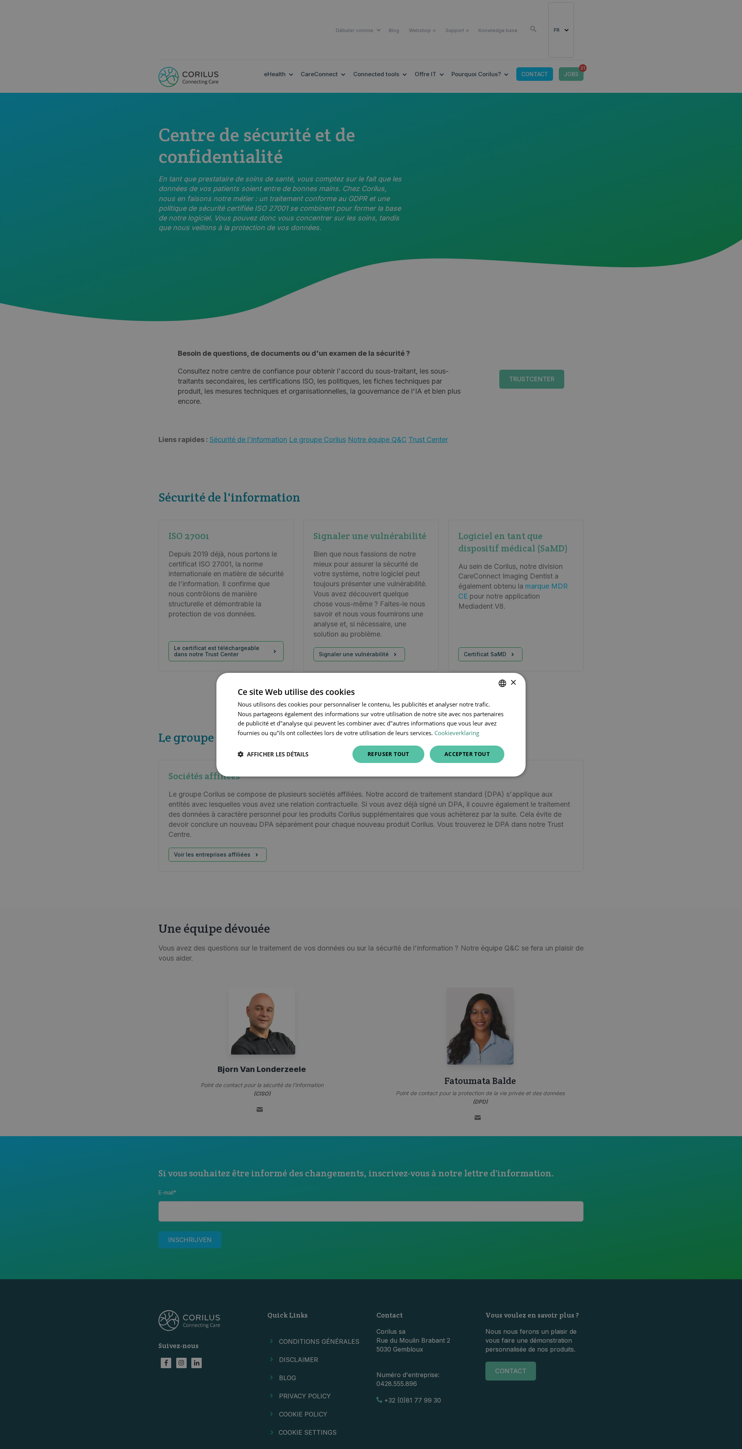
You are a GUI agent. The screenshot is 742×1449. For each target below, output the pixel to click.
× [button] (513, 683)
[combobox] (502, 683)
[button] (273, 754)
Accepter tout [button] (467, 754)
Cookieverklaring (456, 733)
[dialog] (371, 724)
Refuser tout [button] (388, 754)
